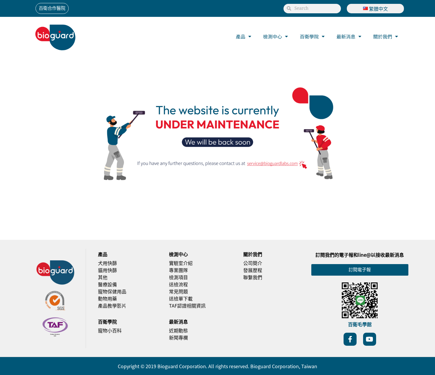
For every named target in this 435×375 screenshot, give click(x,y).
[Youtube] (369, 339)
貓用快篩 (107, 270)
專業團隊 (178, 270)
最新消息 (345, 36)
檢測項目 (178, 277)
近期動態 (178, 330)
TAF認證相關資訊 (187, 305)
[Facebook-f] (350, 339)
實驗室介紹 (181, 262)
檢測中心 (272, 36)
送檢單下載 (181, 298)
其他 (102, 277)
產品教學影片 (112, 305)
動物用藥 (107, 298)
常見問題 (178, 291)
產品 (240, 36)
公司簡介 (252, 262)
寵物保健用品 (112, 291)
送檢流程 (178, 284)
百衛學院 (309, 36)
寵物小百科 (110, 330)
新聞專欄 (178, 337)
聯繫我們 (252, 277)
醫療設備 (107, 284)
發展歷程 (252, 270)
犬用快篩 (107, 262)
